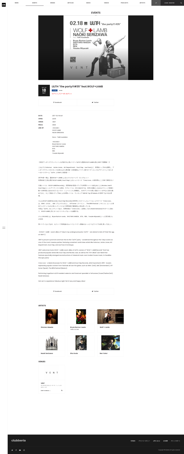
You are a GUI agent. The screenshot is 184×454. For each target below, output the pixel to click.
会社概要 (165, 441)
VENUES (52, 3)
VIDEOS (106, 3)
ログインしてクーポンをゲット (62, 94)
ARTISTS (142, 3)
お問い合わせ (156, 441)
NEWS (16, 3)
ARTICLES (70, 3)
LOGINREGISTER (169, 3)
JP (156, 3)
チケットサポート (175, 441)
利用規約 (133, 441)
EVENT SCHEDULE (45, 390)
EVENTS (34, 3)
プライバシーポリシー (144, 441)
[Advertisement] (95, 418)
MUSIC (88, 3)
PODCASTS (124, 3)
